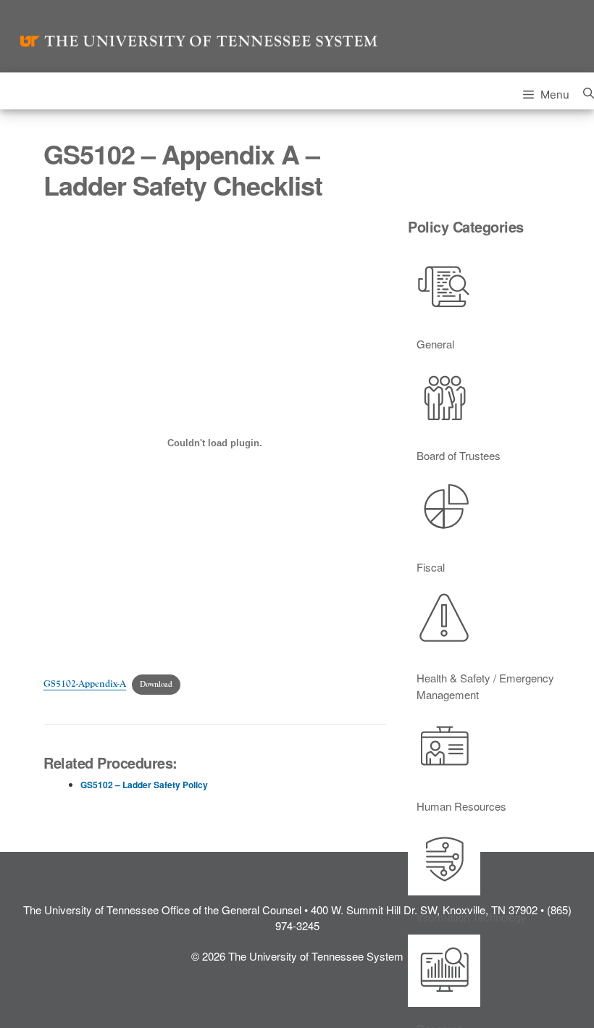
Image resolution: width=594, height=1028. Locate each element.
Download (156, 684)
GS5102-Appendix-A (84, 684)
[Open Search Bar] (588, 91)
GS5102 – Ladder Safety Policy (144, 784)
